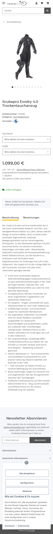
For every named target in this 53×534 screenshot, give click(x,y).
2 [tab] (15, 87)
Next (44, 57)
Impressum (10, 525)
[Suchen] (47, 11)
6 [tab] (26, 87)
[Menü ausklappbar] (3, 2)
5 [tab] (24, 87)
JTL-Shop (31, 530)
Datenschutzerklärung (14, 427)
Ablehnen (27, 491)
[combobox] (26, 139)
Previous (9, 57)
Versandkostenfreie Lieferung (31, 169)
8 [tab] (32, 87)
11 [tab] (41, 87)
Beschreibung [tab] (10, 217)
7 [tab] (29, 87)
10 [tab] (38, 87)
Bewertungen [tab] (31, 217)
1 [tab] (12, 87)
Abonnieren (40, 440)
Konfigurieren (27, 483)
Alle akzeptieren (27, 473)
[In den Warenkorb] (4, 30)
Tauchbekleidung (21, 117)
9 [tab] (35, 87)
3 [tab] (18, 87)
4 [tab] (21, 87)
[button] (36, 3)
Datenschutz (24, 525)
